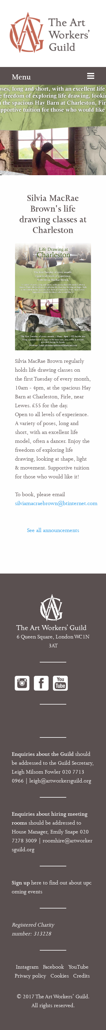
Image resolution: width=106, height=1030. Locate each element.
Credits (81, 975)
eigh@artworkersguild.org (61, 780)
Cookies (60, 975)
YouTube (78, 967)
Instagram (27, 967)
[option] (53, 121)
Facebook (53, 967)
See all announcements (53, 530)
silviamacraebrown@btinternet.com (56, 503)
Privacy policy (30, 975)
